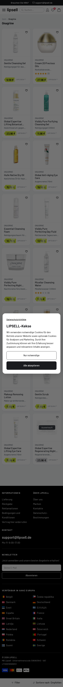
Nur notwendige (31, 355)
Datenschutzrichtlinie (16, 319)
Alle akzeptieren (31, 365)
